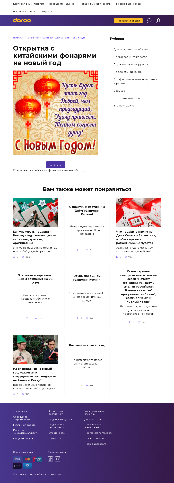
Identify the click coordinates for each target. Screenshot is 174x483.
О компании (20, 411)
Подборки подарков (61, 419)
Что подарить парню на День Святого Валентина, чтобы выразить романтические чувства (136, 237)
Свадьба (119, 90)
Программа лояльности (98, 432)
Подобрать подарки (128, 20)
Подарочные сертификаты (95, 3)
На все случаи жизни (128, 71)
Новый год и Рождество (130, 56)
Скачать (55, 164)
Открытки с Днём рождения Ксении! (87, 277)
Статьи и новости (94, 438)
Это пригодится (124, 105)
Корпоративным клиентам (28, 3)
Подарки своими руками (131, 64)
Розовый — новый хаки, (87, 345)
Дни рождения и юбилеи (131, 49)
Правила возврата (95, 443)
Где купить (46, 11)
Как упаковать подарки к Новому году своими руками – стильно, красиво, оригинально (35, 237)
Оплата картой (57, 432)
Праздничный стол (127, 98)
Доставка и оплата (24, 11)
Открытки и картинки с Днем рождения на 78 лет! (35, 278)
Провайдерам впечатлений (92, 426)
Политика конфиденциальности (25, 431)
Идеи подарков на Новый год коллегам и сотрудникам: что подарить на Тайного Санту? (34, 374)
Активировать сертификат (57, 412)
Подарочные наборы (128, 3)
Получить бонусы (23, 438)
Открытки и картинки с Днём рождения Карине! (87, 210)
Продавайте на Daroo (61, 3)
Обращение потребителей (21, 418)
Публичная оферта (24, 424)
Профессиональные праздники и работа (135, 81)
